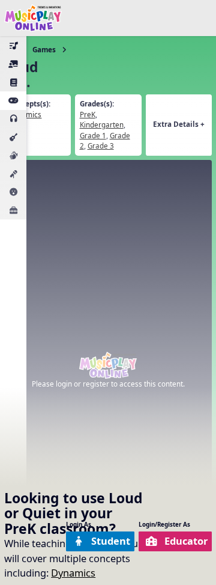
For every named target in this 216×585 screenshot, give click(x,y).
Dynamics (73, 573)
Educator (186, 541)
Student (110, 541)
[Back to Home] (33, 18)
